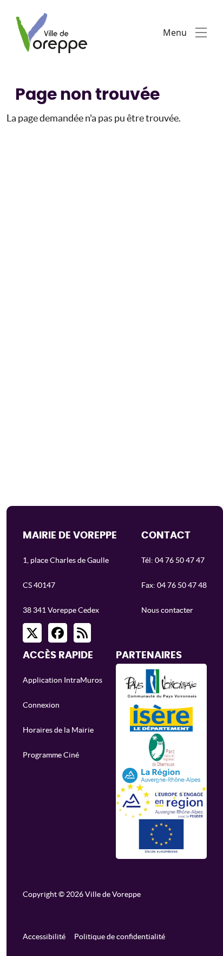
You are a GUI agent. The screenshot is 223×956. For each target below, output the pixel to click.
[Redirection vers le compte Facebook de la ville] (57, 633)
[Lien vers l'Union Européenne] (161, 836)
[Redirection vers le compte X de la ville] (32, 633)
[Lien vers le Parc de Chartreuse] (161, 749)
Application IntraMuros (62, 680)
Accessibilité (44, 936)
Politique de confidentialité (119, 936)
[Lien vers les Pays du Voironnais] (161, 686)
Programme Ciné (51, 754)
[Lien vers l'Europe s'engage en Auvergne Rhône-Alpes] (161, 800)
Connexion (41, 705)
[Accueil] (54, 32)
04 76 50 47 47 (180, 560)
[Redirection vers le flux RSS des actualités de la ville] (82, 633)
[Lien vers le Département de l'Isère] (161, 718)
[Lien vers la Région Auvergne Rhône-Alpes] (161, 775)
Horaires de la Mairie (58, 730)
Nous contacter (167, 610)
